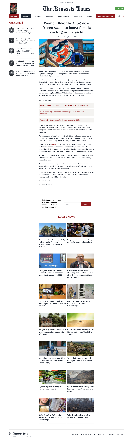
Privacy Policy (102, 434)
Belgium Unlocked (105, 16)
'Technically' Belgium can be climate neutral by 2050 (60, 120)
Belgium (38, 16)
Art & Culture (63, 16)
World (89, 16)
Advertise (75, 434)
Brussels (26, 16)
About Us (120, 434)
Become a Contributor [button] (88, 434)
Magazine (13, 16)
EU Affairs (78, 16)
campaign (55, 145)
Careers (111, 434)
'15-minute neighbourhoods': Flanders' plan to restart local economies (62, 113)
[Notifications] (122, 16)
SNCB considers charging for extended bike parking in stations (64, 105)
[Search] (119, 16)
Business (49, 16)
